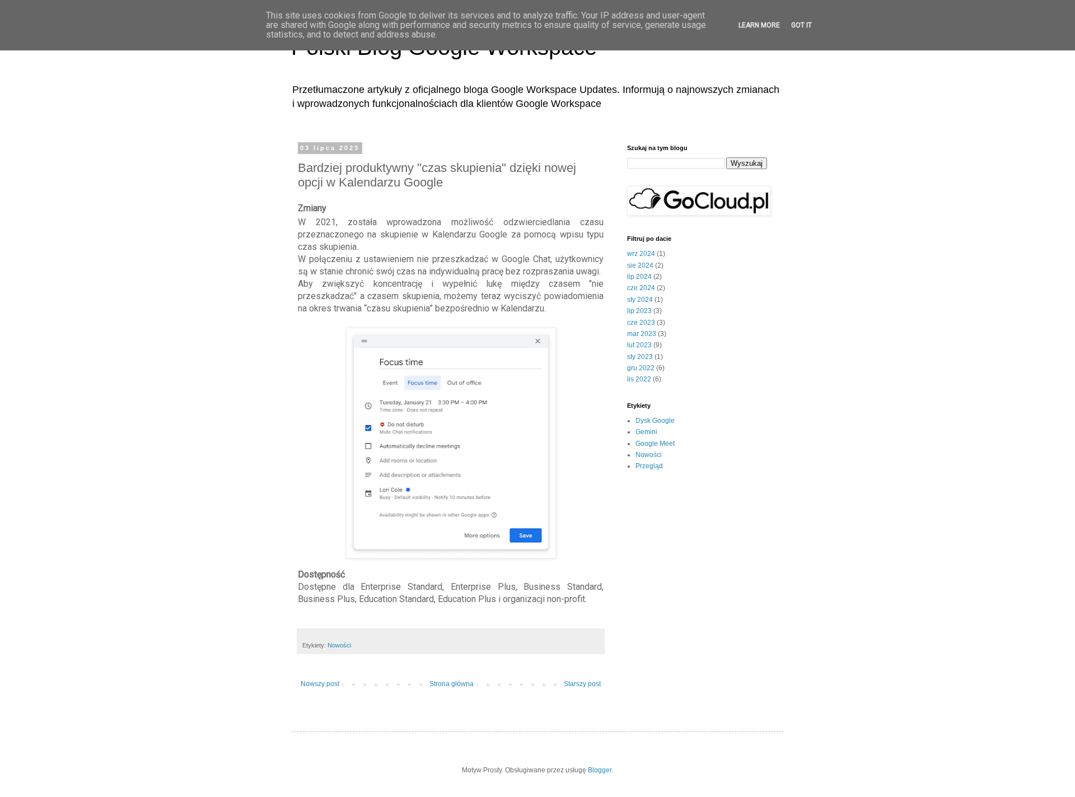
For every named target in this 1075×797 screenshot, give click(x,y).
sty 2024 (640, 300)
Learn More (759, 25)
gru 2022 (641, 368)
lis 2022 (639, 379)
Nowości (339, 645)
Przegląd (649, 466)
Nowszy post (320, 684)
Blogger (599, 770)
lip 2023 (639, 311)
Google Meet (655, 444)
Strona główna (451, 684)
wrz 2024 (641, 254)
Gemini (646, 432)
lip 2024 (639, 277)
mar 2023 (641, 334)
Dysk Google (655, 421)
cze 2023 (641, 323)
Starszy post (582, 684)
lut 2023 (639, 345)
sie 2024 (640, 265)
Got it (801, 25)
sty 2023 (640, 357)
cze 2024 (641, 288)
